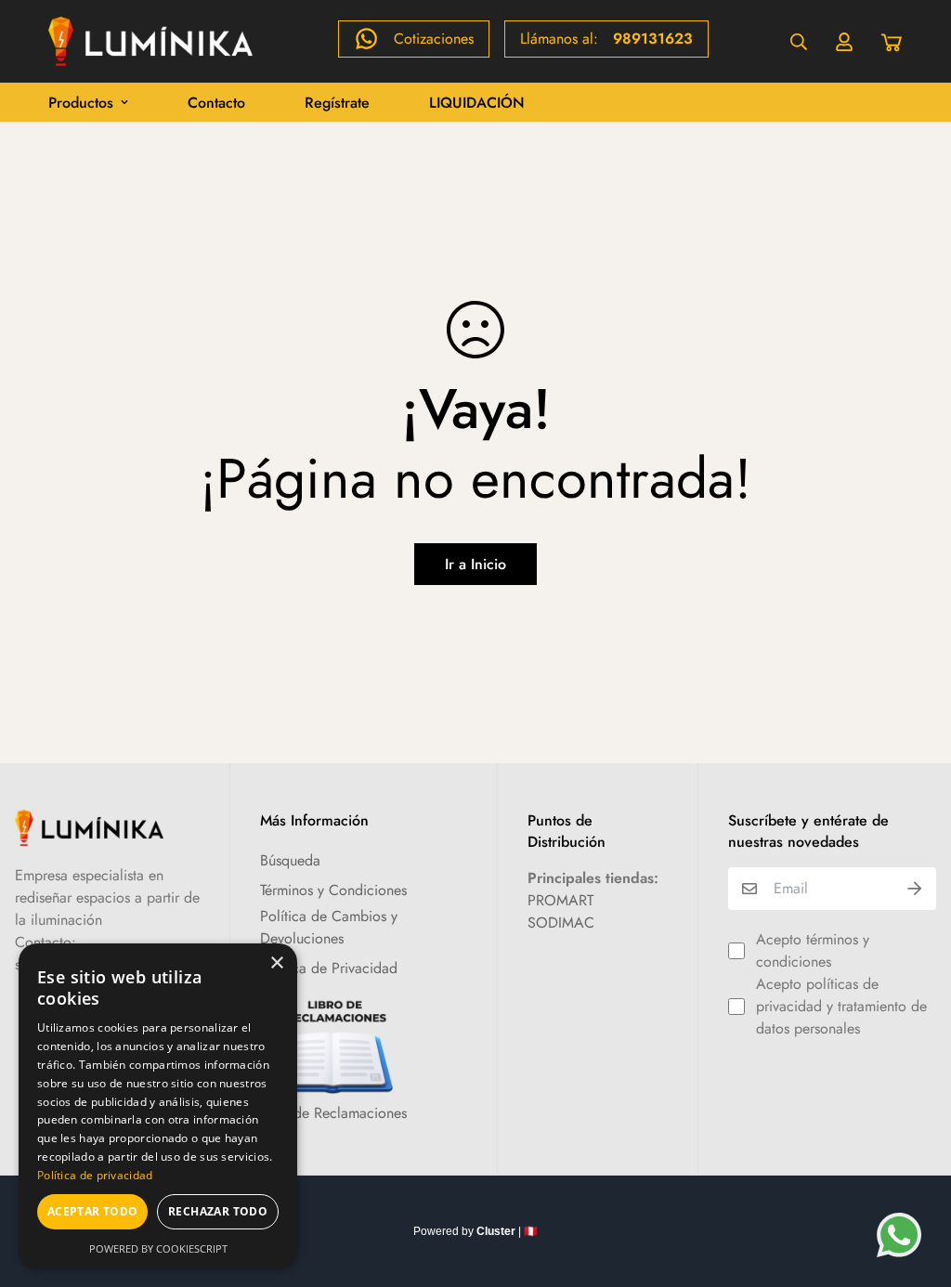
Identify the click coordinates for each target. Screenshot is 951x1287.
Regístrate (337, 102)
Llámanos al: (606, 38)
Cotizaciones (434, 38)
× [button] (276, 963)
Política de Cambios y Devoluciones (328, 927)
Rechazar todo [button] (217, 1211)
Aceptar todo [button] (92, 1211)
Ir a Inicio (475, 564)
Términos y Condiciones (333, 890)
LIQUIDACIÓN (477, 102)
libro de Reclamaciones (333, 1113)
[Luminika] (150, 41)
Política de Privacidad (328, 968)
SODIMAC (561, 922)
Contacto (216, 102)
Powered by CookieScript (158, 1248)
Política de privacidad (95, 1175)
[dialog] (158, 1105)
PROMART (560, 900)
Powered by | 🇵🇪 (475, 1231)
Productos (80, 102)
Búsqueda (290, 860)
